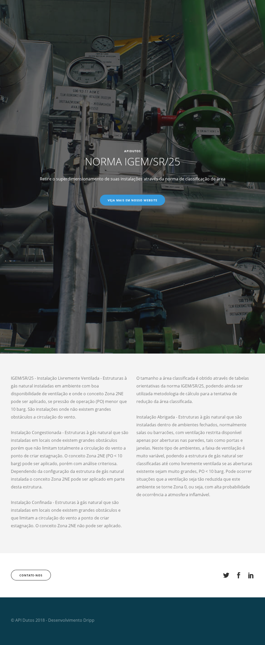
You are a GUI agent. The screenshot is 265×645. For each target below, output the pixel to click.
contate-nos (30, 575)
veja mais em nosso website (132, 200)
